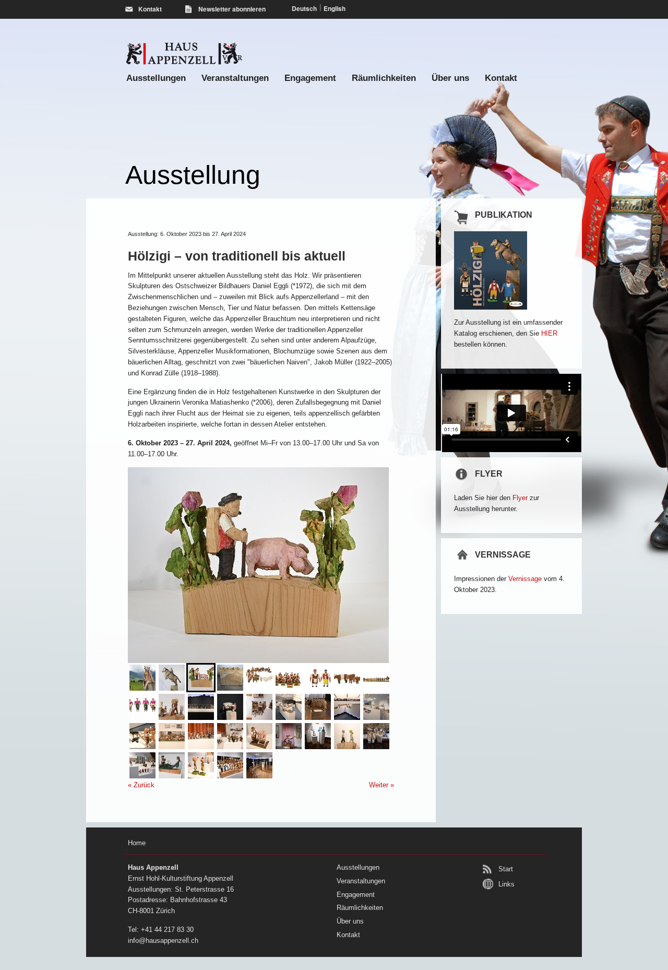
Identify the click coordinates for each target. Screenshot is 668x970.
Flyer (520, 498)
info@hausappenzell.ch (163, 940)
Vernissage (525, 579)
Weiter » (381, 785)
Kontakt (501, 78)
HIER (549, 333)
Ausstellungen (156, 78)
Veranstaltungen (235, 78)
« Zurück (141, 785)
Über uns (450, 78)
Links (506, 884)
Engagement (310, 78)
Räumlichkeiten (384, 78)
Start (505, 869)
